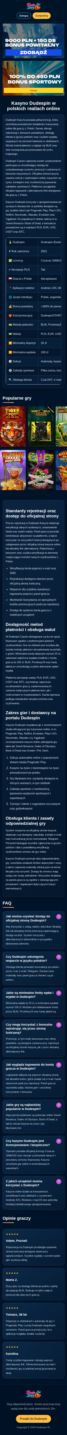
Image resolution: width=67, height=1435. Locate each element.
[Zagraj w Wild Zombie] (41, 470)
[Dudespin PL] (33, 6)
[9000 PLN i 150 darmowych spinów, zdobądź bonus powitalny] (33, 41)
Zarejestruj (41, 15)
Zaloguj (23, 15)
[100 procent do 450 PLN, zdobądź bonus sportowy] (33, 78)
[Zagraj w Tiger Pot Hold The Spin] (13, 426)
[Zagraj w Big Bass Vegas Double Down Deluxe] (13, 470)
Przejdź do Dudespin (33, 1418)
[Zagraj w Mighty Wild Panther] (41, 426)
